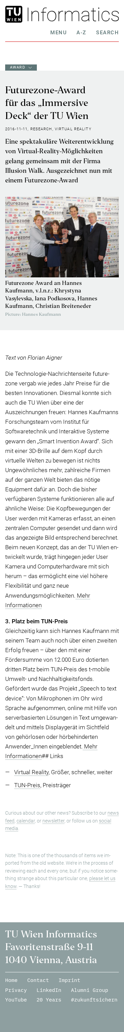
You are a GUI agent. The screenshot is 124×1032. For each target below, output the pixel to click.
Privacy (16, 990)
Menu (58, 32)
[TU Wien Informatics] (71, 14)
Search (107, 32)
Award (17, 67)
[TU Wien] (14, 14)
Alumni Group (89, 990)
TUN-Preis (27, 785)
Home (11, 980)
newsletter (53, 821)
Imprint (69, 980)
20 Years (49, 999)
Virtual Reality (31, 772)
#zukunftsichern (94, 999)
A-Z (81, 32)
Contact (38, 980)
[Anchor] (70, 621)
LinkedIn (49, 990)
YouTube (16, 999)
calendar (26, 821)
